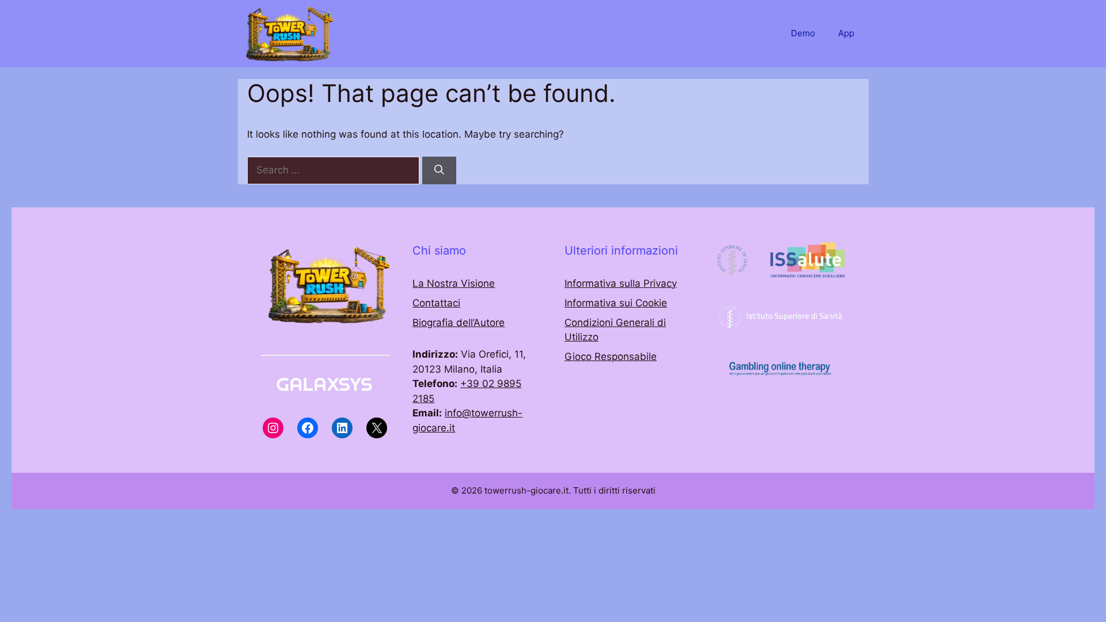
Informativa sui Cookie (616, 303)
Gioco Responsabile (611, 356)
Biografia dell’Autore (458, 322)
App (846, 33)
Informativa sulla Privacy (621, 283)
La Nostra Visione (453, 283)
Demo (803, 33)
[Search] (439, 170)
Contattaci (436, 303)
